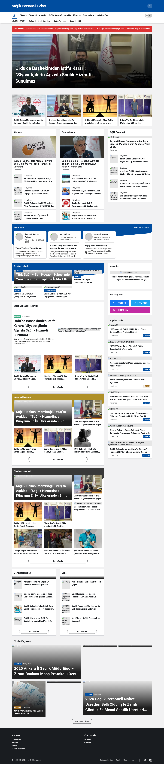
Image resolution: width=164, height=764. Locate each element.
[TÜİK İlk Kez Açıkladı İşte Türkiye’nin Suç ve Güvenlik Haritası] (88, 440)
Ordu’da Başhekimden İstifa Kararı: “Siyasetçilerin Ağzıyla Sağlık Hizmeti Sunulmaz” (60, 29)
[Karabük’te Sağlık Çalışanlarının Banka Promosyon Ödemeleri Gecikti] (88, 277)
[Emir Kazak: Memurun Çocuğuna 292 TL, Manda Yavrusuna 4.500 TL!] (28, 292)
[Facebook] (139, 760)
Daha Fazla (58, 387)
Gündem (17, 317)
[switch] (148, 15)
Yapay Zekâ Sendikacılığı (96, 246)
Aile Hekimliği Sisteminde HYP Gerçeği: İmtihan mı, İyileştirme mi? (64, 248)
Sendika (20, 270)
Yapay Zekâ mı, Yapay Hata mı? (29, 248)
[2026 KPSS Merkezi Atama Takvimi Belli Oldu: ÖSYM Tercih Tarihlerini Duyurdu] (34, 154)
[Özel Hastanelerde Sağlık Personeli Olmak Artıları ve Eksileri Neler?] (82, 597)
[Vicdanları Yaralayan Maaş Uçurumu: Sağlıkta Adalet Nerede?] (130, 364)
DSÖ (79, 21)
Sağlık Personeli (60, 21)
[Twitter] (145, 760)
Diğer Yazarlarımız (142, 227)
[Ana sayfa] (14, 15)
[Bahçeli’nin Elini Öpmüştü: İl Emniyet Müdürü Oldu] (34, 216)
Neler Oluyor (18, 21)
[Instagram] (150, 760)
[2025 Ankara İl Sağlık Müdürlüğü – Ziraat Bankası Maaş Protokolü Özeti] (130, 331)
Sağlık (31, 21)
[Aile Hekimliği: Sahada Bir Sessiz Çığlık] (82, 585)
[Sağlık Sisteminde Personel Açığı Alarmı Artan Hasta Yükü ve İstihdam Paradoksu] (88, 515)
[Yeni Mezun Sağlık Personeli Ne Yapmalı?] (82, 621)
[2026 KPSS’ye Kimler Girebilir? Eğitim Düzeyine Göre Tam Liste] (130, 348)
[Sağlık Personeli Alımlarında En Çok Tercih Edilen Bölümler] (82, 609)
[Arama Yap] (149, 6)
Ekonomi (17, 708)
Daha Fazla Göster (82, 721)
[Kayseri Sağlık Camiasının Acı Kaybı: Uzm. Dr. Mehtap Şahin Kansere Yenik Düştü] (130, 144)
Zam (72, 21)
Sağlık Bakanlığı (43, 21)
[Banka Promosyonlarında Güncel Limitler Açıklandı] (130, 381)
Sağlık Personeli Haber (29, 6)
